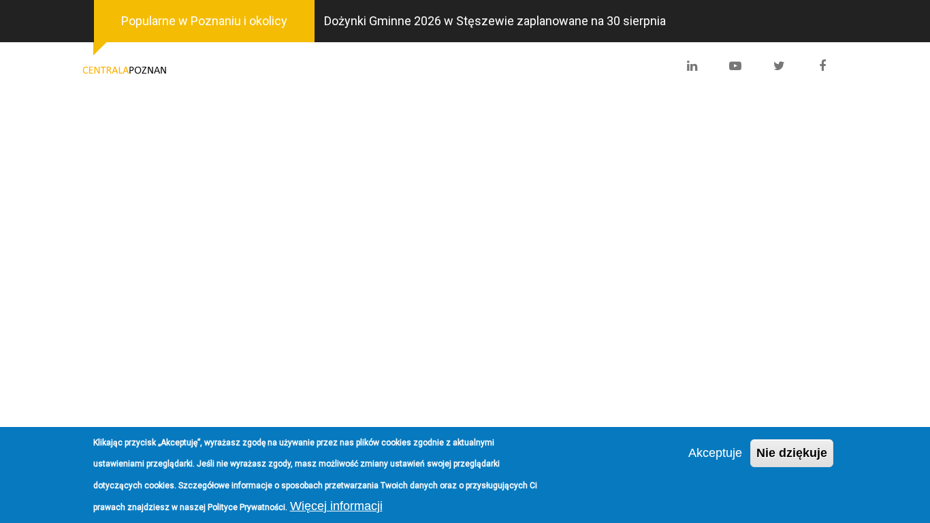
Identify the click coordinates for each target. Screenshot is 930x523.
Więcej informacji (336, 505)
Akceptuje (715, 453)
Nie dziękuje (791, 453)
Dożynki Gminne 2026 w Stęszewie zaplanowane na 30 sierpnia (495, 21)
